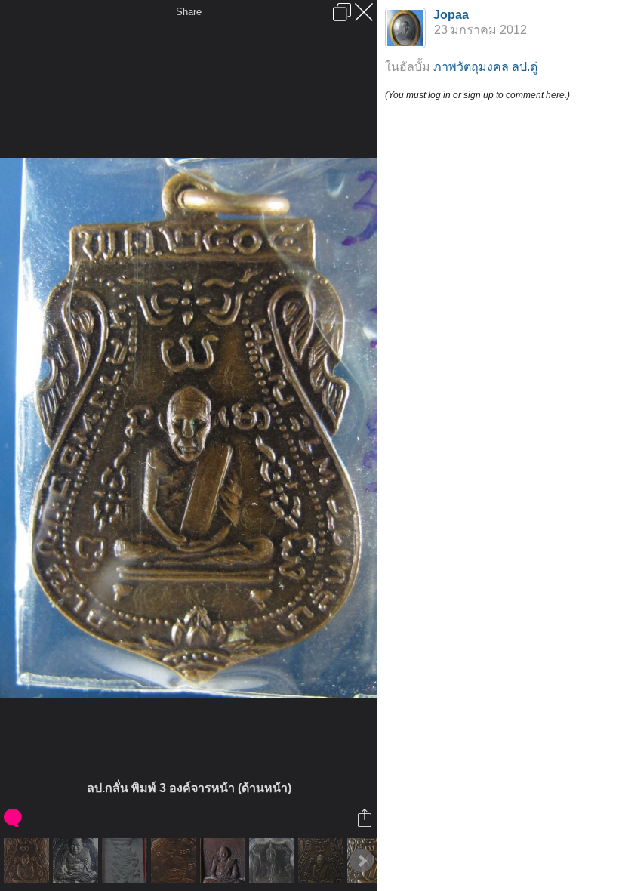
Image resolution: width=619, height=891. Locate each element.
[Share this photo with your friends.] (365, 818)
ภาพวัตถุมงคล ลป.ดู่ (485, 66)
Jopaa (451, 14)
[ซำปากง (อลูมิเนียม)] (273, 860)
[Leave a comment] (14, 818)
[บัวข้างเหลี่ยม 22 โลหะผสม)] (224, 860)
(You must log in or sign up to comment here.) (477, 95)
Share (189, 11)
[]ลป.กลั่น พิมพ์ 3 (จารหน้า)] (322, 860)
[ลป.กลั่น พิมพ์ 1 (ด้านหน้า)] (28, 860)
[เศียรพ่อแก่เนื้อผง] (126, 860)
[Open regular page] (342, 12)
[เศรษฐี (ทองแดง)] (175, 860)
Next (362, 861)
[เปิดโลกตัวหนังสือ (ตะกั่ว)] (77, 860)
